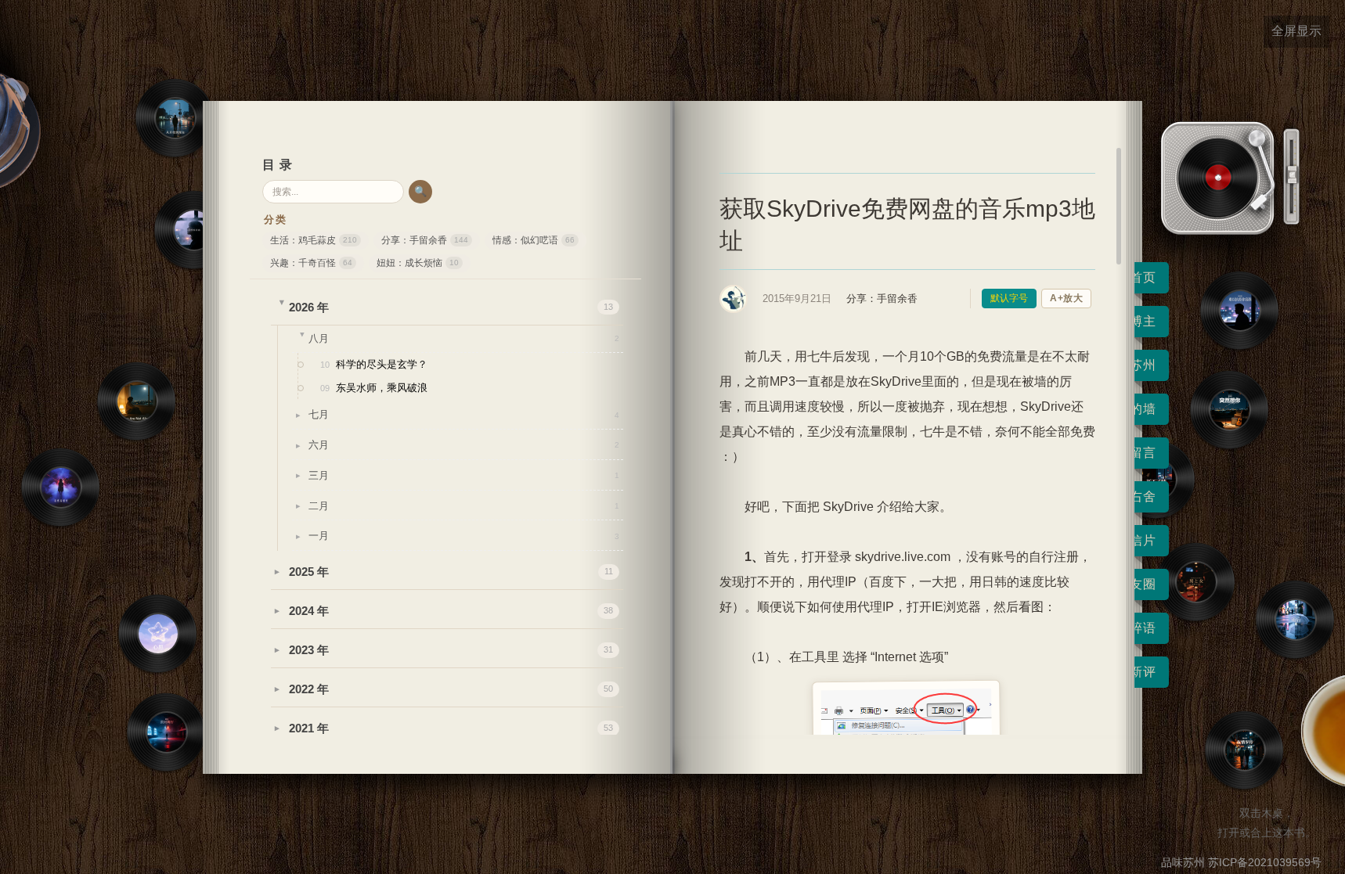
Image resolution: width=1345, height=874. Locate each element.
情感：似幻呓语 (533, 240)
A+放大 (1066, 298)
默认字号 (1009, 298)
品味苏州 (1183, 862)
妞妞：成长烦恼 (418, 262)
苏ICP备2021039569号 (1265, 862)
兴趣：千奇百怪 (311, 262)
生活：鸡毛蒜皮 (313, 240)
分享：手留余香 (424, 240)
